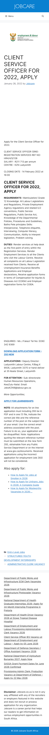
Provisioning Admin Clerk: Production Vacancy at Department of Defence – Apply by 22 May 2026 (23, 674)
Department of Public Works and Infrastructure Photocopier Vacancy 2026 (22, 592)
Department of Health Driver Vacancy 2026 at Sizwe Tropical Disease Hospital (23, 618)
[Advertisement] (24, 114)
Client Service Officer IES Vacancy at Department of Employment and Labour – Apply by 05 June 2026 (23, 640)
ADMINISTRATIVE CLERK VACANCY (26, 564)
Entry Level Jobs (16, 552)
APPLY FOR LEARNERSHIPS (18, 401)
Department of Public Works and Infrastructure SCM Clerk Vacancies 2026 (22, 581)
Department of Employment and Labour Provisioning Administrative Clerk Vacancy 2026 (22, 629)
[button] (42, 16)
